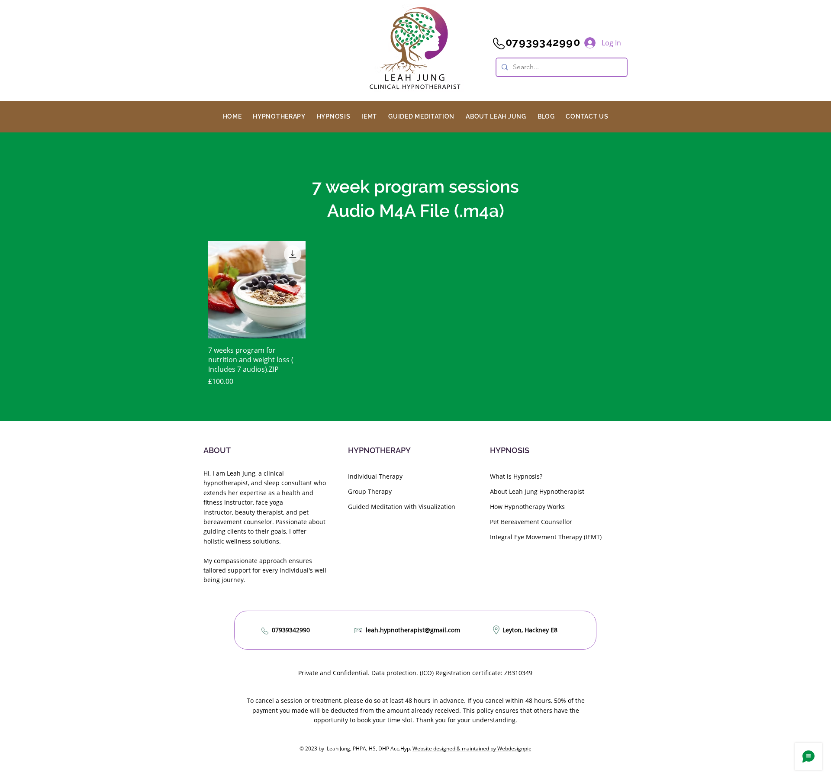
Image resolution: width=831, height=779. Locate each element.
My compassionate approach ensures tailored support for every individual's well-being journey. (266, 570)
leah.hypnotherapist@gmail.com (413, 630)
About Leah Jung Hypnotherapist (537, 491)
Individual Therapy (375, 476)
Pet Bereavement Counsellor (531, 522)
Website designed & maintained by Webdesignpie (471, 748)
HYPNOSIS (509, 450)
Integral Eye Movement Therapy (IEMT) (546, 537)
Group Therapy (370, 491)
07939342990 (291, 630)
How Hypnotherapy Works (527, 506)
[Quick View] (257, 289)
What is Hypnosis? (516, 476)
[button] (278, 116)
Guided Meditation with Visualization (401, 506)
